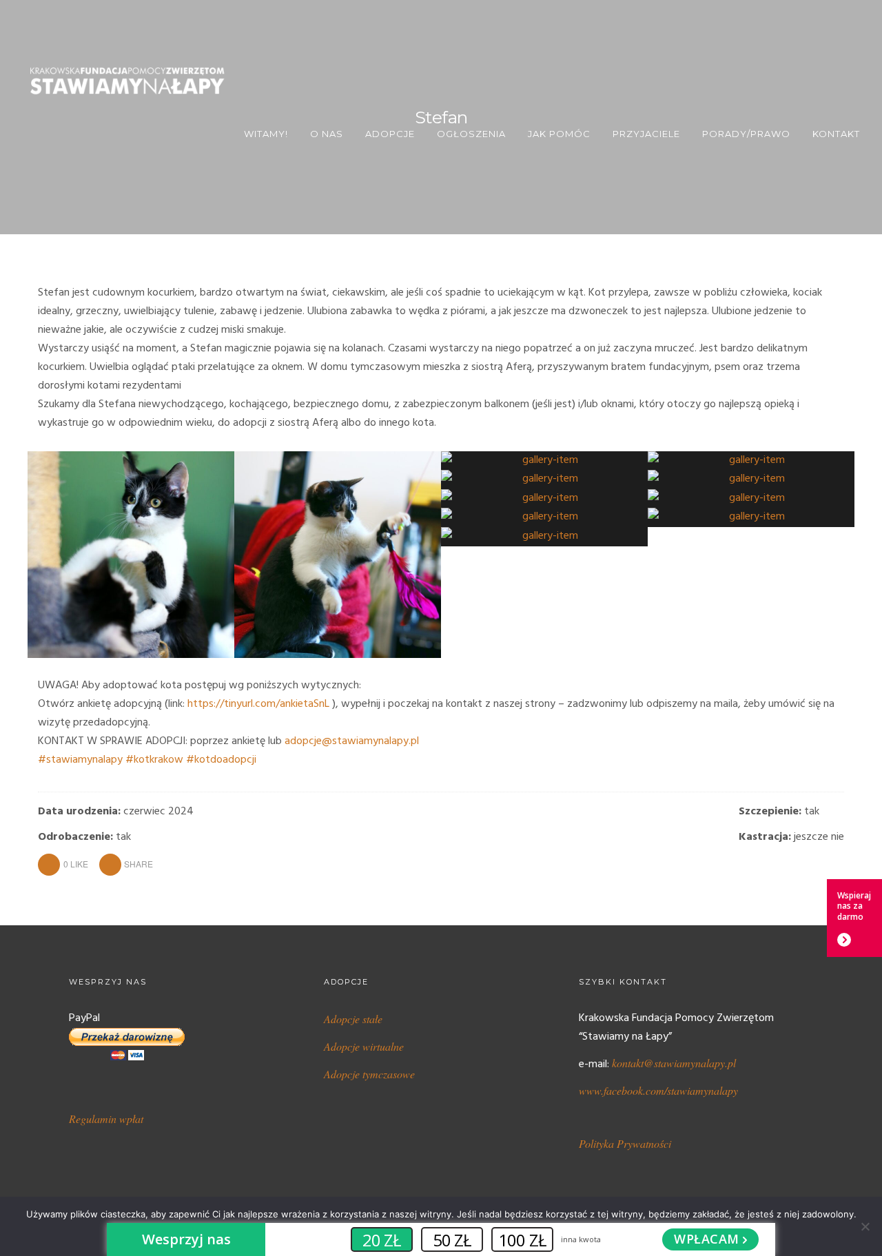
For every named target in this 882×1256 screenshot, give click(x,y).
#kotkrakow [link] (154, 760)
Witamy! (266, 133)
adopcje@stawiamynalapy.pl (352, 741)
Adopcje (390, 133)
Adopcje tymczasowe (369, 1074)
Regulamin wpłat (106, 1118)
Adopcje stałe (353, 1018)
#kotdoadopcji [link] (221, 760)
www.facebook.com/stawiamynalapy (658, 1090)
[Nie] (865, 1226)
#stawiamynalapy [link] (80, 760)
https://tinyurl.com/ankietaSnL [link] (258, 704)
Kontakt (836, 133)
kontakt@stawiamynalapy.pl (674, 1063)
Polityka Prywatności (625, 1143)
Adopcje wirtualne (364, 1046)
